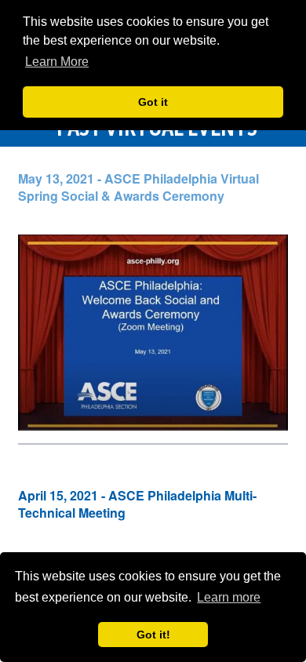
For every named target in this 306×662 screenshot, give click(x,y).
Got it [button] (153, 102)
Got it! (153, 634)
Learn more (228, 597)
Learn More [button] (57, 61)
